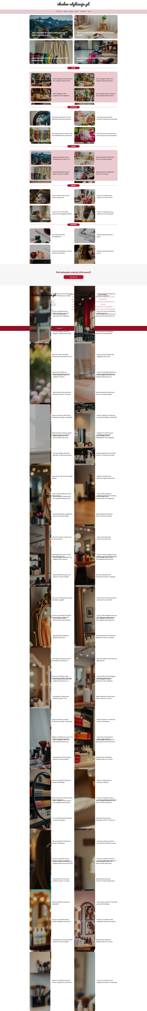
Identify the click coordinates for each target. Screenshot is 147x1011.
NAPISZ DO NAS (73, 277)
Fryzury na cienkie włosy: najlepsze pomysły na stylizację (107, 981)
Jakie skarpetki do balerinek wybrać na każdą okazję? (95, 34)
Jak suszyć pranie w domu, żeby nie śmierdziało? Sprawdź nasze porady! (62, 135)
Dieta (89, 11)
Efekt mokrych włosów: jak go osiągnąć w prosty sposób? (62, 434)
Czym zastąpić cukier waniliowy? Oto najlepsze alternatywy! (61, 95)
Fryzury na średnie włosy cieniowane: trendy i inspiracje (61, 677)
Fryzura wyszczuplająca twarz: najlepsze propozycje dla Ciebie (107, 556)
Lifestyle (59, 11)
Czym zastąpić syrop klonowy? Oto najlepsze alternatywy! (63, 80)
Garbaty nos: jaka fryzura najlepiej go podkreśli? (105, 434)
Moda (65, 11)
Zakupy (76, 11)
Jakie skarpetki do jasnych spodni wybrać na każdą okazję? (50, 59)
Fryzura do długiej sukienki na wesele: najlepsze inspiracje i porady (106, 373)
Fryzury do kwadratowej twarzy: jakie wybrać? (105, 738)
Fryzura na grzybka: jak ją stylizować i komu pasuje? (105, 213)
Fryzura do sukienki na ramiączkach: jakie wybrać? (61, 373)
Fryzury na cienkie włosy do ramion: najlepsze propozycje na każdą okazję (62, 981)
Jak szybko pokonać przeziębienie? (58, 236)
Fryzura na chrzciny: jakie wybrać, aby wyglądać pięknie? (62, 213)
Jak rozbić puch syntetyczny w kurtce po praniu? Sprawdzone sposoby (107, 135)
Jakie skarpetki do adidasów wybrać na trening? (93, 59)
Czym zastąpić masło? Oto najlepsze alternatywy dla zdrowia (104, 80)
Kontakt (33, 318)
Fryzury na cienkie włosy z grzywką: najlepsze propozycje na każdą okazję (106, 799)
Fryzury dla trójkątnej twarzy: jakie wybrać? (61, 495)
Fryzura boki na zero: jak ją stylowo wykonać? (60, 197)
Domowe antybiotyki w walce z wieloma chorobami (62, 252)
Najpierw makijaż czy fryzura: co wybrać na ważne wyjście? (62, 738)
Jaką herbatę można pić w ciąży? (105, 236)
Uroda (71, 11)
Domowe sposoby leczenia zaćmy (105, 252)
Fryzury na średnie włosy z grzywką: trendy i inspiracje (61, 860)
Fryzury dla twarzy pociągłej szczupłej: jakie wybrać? (106, 677)
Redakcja (34, 314)
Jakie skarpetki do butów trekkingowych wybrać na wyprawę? (48, 34)
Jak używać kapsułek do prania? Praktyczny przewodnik (107, 118)
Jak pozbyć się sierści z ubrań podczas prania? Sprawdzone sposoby (61, 118)
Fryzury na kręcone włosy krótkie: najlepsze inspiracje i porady (61, 921)
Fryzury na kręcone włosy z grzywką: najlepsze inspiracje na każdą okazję (107, 860)
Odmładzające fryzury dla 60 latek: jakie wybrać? (61, 556)
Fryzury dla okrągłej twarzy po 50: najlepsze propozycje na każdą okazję (107, 616)
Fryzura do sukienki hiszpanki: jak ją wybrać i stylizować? (61, 616)
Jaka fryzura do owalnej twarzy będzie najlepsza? (62, 799)
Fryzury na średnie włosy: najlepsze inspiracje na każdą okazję (106, 921)
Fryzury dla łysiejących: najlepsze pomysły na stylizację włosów (107, 495)
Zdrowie (83, 11)
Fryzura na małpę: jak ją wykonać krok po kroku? (105, 197)
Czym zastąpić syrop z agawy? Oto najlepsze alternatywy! (105, 95)
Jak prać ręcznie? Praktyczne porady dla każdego (102, 309)
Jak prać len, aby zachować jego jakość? (103, 307)
